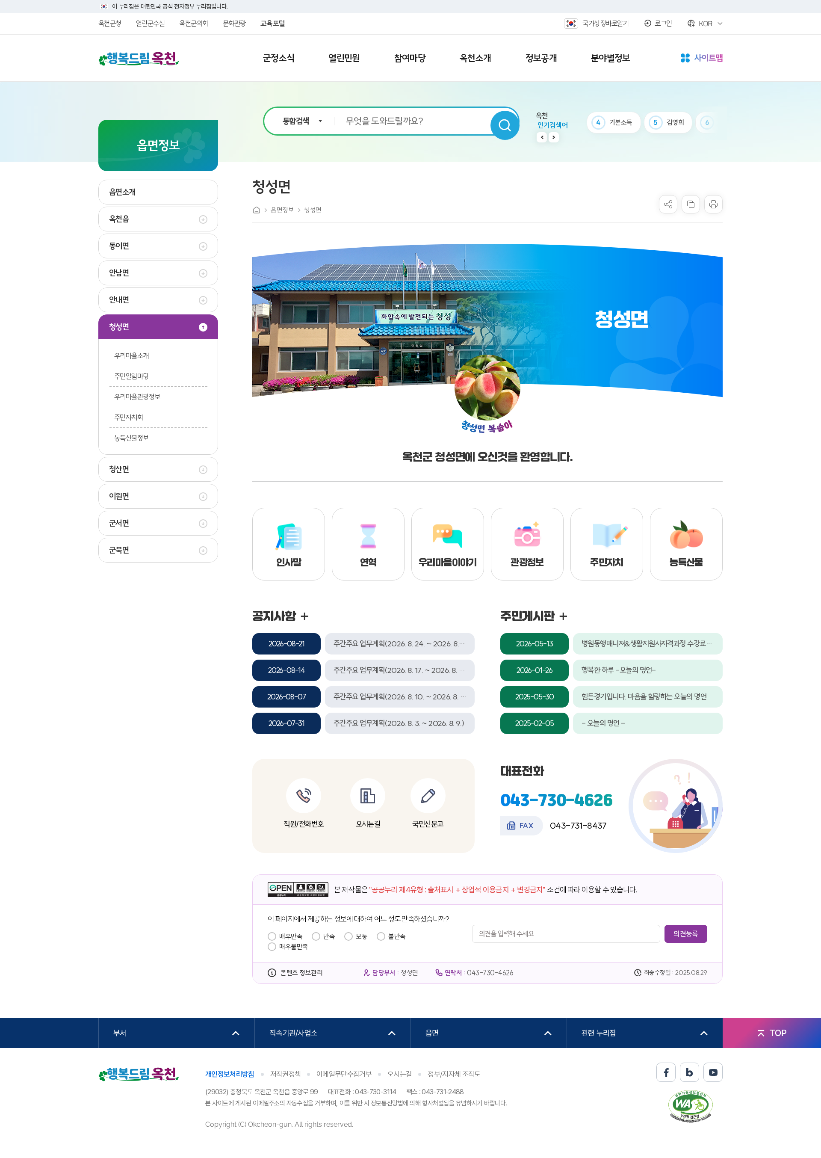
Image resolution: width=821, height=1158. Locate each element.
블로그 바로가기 (689, 1072)
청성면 (313, 210)
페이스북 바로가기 (666, 1072)
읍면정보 (282, 210)
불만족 (397, 936)
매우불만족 (293, 946)
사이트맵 (702, 58)
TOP (778, 1033)
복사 (691, 204)
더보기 (304, 616)
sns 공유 (668, 204)
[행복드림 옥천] (139, 58)
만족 (329, 936)
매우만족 (290, 936)
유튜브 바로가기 (713, 1072)
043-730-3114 (375, 1092)
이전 (542, 137)
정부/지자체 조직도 (454, 1074)
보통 (361, 936)
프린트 (713, 204)
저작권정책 (285, 1074)
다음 (554, 137)
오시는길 (399, 1074)
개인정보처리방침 (229, 1074)
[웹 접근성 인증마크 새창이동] (690, 1106)
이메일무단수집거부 (344, 1074)
